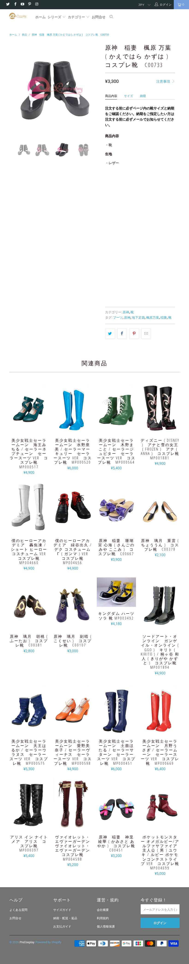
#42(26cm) (140, 215)
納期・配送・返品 (65, 918)
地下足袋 (138, 317)
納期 (143, 96)
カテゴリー (76, 17)
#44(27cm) (140, 227)
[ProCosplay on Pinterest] (29, 4)
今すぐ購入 (158, 285)
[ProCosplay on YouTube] (22, 4)
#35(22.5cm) (116, 181)
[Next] (96, 87)
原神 (126, 312)
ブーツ (118, 317)
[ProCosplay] (17, 16)
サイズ (128, 96)
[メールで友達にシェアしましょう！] (146, 334)
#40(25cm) (140, 204)
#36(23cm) (140, 181)
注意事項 (163, 81)
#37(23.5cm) (116, 192)
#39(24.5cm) (116, 204)
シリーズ (54, 17)
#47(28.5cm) (116, 250)
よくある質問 (18, 910)
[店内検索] (111, 17)
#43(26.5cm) (116, 227)
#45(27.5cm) (116, 238)
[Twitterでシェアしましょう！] (110, 334)
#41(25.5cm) (116, 215)
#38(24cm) (140, 192)
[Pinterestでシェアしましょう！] (134, 334)
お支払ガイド (62, 926)
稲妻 (163, 317)
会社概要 (103, 910)
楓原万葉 (152, 317)
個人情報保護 (106, 926)
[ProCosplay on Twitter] (8, 4)
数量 (108, 263)
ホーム (40, 17)
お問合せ (99, 17)
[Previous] (14, 87)
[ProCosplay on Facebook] (15, 4)
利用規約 (103, 918)
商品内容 (111, 96)
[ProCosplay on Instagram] (36, 4)
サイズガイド (62, 910)
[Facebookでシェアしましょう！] (122, 334)
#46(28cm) (140, 238)
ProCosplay (27, 942)
